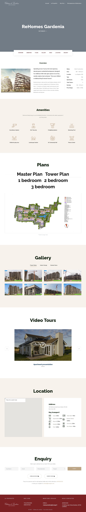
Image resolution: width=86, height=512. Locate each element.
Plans (36, 52)
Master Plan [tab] (29, 174)
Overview (20, 52)
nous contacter (68, 498)
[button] (43, 345)
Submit (74, 468)
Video (50, 52)
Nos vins (27, 498)
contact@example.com (48, 483)
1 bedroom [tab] (29, 180)
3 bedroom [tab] (43, 186)
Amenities (29, 52)
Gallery (44, 52)
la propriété (9, 498)
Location (57, 52)
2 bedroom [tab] (56, 180)
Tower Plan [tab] (57, 174)
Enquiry (66, 52)
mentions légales (49, 498)
